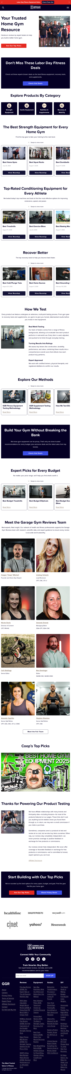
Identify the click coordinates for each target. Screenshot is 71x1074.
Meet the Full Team (35, 731)
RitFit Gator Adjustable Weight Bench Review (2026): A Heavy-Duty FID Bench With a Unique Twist (25, 1008)
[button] (2, 2)
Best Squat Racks (36, 162)
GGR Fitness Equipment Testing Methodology (13, 406)
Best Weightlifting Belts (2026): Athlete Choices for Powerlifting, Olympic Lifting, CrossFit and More (39, 1053)
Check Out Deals (35, 83)
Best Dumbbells (62, 162)
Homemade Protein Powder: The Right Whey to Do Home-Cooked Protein (65, 1012)
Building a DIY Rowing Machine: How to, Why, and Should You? (65, 1029)
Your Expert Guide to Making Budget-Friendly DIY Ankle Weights (65, 994)
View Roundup (14, 172)
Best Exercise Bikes (37, 226)
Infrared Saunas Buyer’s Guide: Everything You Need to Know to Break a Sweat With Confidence (52, 1047)
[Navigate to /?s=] (3, 7)
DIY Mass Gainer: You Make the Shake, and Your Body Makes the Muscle (64, 1062)
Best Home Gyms (10, 162)
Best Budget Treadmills (12, 500)
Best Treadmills (9, 226)
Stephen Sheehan (43, 718)
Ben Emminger (41, 670)
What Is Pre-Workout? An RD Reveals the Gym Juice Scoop (52, 1022)
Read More (7, 412)
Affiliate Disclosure (35, 860)
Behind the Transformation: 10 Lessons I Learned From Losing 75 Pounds (52, 993)
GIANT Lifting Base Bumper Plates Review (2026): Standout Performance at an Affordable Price (25, 1060)
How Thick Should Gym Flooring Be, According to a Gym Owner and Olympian (52, 1009)
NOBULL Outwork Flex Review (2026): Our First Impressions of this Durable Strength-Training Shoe (25, 1026)
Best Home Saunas (37, 283)
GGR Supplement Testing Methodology (39, 406)
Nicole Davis (6, 623)
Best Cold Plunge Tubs (12, 283)
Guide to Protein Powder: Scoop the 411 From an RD (52, 1033)
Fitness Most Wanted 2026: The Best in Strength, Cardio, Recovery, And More (38, 1022)
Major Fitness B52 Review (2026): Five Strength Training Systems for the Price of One (25, 1043)
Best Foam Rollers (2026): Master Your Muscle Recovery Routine (39, 1037)
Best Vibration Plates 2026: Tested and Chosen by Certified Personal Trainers (39, 1006)
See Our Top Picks (13, 46)
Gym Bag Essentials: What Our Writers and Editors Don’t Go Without (38, 991)
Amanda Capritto (7, 718)
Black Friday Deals (49, 892)
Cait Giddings (6, 670)
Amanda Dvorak (42, 623)
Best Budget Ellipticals (38, 500)
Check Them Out (44, 2)
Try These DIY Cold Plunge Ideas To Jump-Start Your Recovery (65, 1045)
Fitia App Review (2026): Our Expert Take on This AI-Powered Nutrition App (25, 991)
